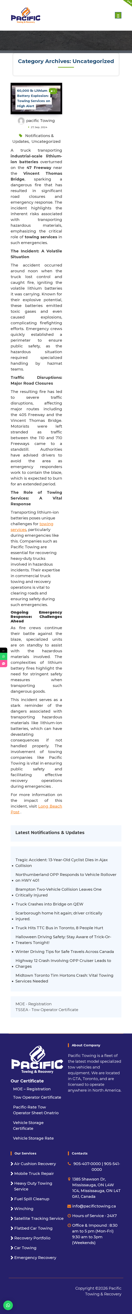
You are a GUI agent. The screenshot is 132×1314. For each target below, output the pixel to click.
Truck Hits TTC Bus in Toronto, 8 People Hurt (59, 928)
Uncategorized (46, 141)
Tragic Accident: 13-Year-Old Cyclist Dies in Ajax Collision (61, 862)
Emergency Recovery (35, 1257)
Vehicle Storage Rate (33, 1138)
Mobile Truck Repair (34, 1173)
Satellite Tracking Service (39, 1218)
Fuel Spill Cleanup (31, 1199)
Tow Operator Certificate (37, 1097)
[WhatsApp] (3, 656)
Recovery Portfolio (32, 1238)
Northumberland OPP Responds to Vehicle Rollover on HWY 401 (66, 877)
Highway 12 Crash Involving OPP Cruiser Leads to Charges (63, 963)
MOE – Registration (32, 1089)
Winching (23, 1208)
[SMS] (3, 663)
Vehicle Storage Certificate (28, 1125)
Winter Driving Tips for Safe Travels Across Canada (64, 951)
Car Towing (25, 1247)
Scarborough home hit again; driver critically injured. (58, 916)
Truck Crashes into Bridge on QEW (49, 904)
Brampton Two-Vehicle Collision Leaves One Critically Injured (58, 892)
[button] (8, 1305)
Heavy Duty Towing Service (33, 1186)
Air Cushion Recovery (35, 1163)
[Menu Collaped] (118, 15)
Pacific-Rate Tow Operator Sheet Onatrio (36, 1110)
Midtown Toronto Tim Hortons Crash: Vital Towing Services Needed (64, 978)
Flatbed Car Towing (33, 1228)
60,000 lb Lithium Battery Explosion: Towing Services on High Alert (33, 98)
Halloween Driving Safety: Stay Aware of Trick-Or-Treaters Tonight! (63, 940)
